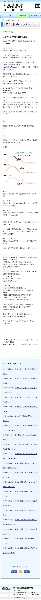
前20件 (14, 571)
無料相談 (23, 15)
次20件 (26, 571)
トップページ (8, 15)
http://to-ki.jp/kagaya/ (10, 67)
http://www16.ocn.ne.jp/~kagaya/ (14, 316)
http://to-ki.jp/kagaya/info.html (13, 83)
